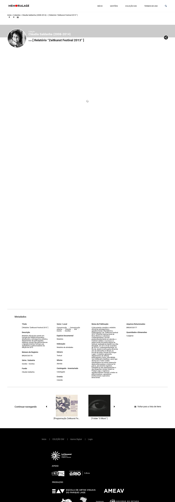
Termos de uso (151, 6)
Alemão (59, 364)
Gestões (114, 6)
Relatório (60, 339)
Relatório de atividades (65, 347)
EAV (75, 329)
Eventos (32, 364)
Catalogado (61, 372)
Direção (68, 329)
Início (100, 6)
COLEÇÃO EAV (131, 6)
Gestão (24, 364)
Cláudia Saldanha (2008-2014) (34, 15)
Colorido (60, 380)
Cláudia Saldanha (28, 372)
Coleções (16, 15)
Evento (59, 331)
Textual (59, 355)
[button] (166, 5)
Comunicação (62, 327)
